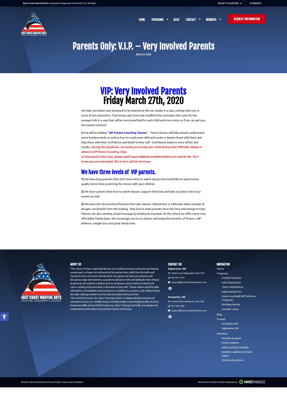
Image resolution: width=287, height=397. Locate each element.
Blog (176, 19)
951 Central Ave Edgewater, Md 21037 (186, 273)
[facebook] (170, 288)
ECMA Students (230, 342)
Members (211, 19)
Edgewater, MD (230, 328)
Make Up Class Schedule (235, 347)
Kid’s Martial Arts (231, 282)
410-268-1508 (177, 306)
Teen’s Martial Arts (232, 287)
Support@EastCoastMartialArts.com (189, 282)
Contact (191, 19)
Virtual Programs (231, 277)
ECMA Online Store (232, 360)
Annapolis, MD (230, 323)
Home (142, 19)
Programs (158, 19)
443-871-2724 (177, 277)
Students (255, 3)
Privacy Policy (54, 382)
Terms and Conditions (72, 382)
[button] (4, 316)
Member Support (231, 338)
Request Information (247, 19)
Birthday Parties (231, 304)
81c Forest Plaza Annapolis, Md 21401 (186, 301)
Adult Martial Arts (231, 291)
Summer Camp (230, 309)
